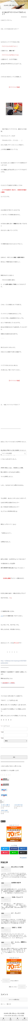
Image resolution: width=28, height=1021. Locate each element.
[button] (25, 453)
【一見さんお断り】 (5, 804)
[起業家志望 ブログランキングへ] (5, 780)
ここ (2, 615)
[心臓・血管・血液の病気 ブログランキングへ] (5, 785)
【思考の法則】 (4, 810)
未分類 (3, 821)
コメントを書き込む (14, 999)
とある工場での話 (18, 804)
